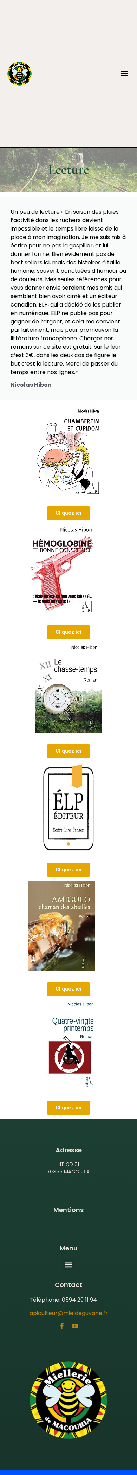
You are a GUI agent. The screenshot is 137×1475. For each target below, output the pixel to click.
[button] (124, 73)
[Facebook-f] (62, 1326)
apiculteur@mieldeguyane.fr (69, 1313)
